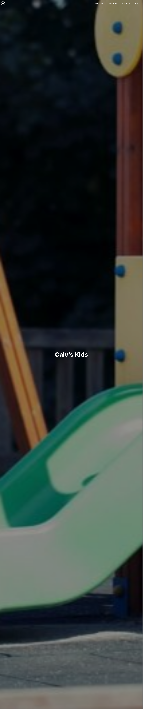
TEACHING (113, 4)
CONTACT (136, 4)
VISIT (97, 4)
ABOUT (104, 4)
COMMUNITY (125, 4)
